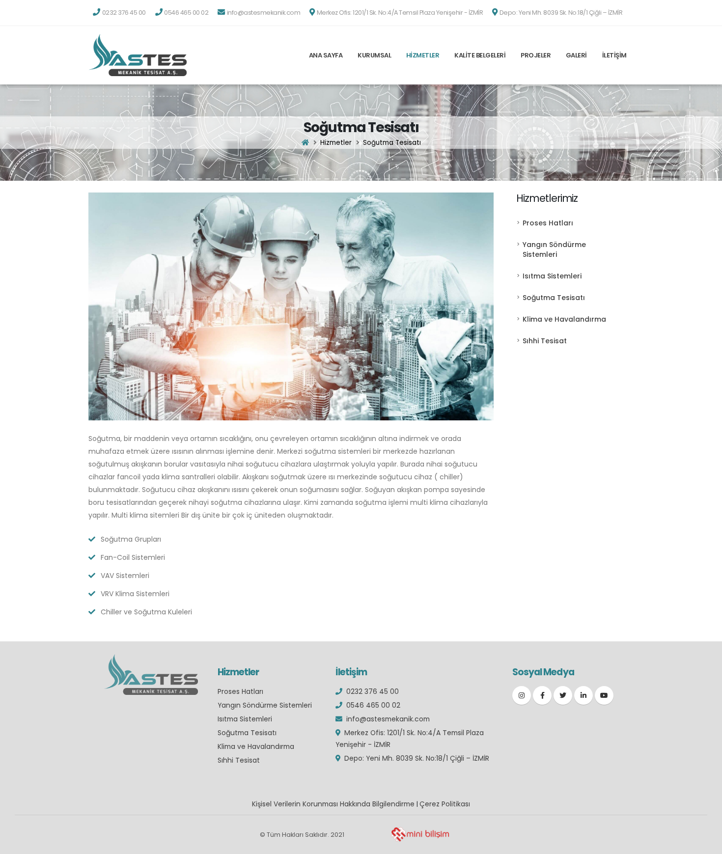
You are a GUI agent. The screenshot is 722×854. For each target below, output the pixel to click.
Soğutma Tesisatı (554, 298)
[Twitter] (563, 695)
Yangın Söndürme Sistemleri (554, 249)
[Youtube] (604, 695)
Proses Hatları (548, 223)
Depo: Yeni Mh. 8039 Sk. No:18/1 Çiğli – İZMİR (416, 758)
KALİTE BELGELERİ (479, 55)
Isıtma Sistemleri (552, 276)
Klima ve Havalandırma (564, 319)
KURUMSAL (374, 55)
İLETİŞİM (614, 55)
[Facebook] (542, 695)
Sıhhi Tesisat (545, 341)
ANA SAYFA (326, 55)
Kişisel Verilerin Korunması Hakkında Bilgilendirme (333, 804)
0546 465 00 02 (373, 705)
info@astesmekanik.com (388, 719)
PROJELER (536, 55)
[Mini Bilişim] (419, 834)
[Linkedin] (583, 695)
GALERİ (576, 55)
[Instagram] (521, 695)
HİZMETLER (423, 55)
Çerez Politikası (444, 804)
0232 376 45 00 (372, 691)
